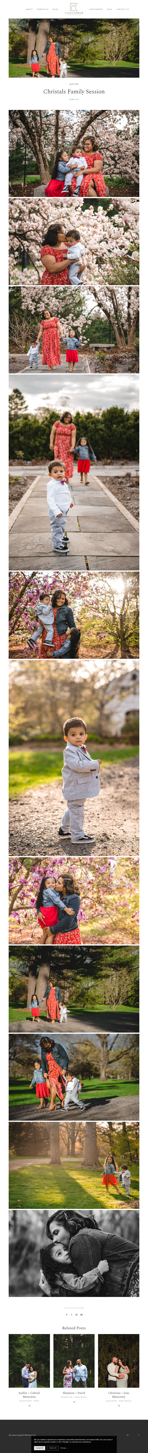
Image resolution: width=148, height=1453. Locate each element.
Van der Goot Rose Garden (74, 1308)
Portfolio (43, 9)
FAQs (109, 9)
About (29, 9)
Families (74, 99)
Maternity (84, 1397)
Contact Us (122, 9)
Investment (96, 9)
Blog (55, 9)
